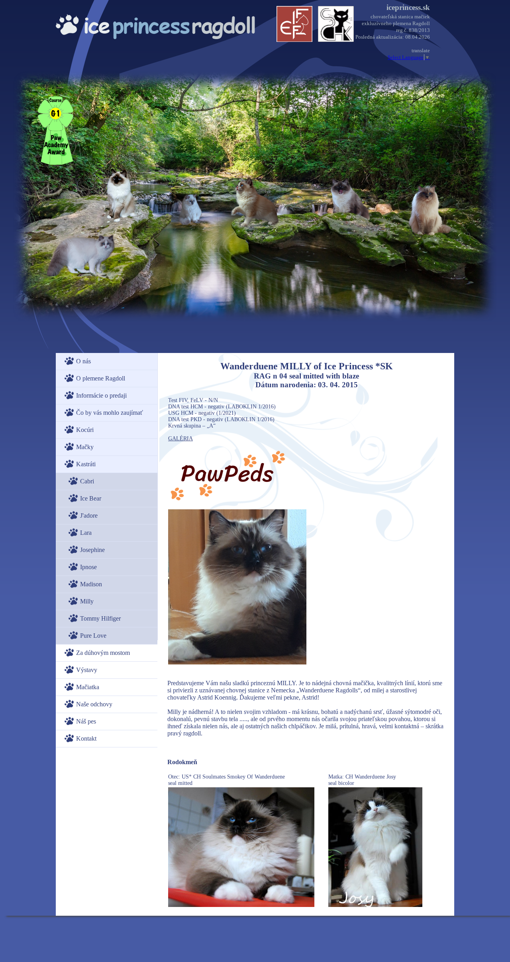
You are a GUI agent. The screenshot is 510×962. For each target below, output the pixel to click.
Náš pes (86, 721)
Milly (87, 601)
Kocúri (85, 429)
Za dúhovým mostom (103, 652)
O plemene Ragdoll (100, 378)
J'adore (89, 515)
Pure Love (93, 635)
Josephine (92, 549)
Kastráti (86, 464)
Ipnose (88, 567)
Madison (91, 584)
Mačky (85, 447)
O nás (83, 361)
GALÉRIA (180, 439)
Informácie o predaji (101, 395)
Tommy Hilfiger (100, 618)
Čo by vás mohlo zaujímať (109, 412)
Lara (86, 532)
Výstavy (86, 669)
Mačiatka (87, 687)
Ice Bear (90, 498)
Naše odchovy (94, 704)
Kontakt (86, 738)
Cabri (87, 481)
